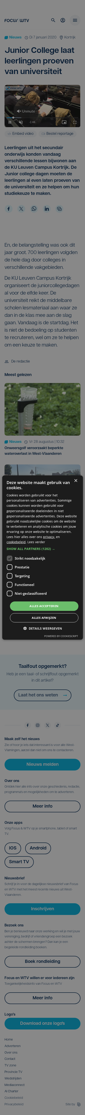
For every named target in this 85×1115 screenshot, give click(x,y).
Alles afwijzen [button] (44, 618)
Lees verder (36, 542)
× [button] (75, 480)
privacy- (49, 537)
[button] (42, 549)
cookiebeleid (16, 542)
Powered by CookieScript (61, 636)
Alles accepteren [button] (43, 606)
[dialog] (42, 557)
